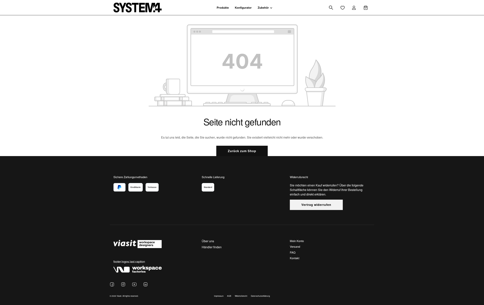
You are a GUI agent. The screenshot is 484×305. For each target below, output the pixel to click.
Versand (295, 246)
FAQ (293, 252)
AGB (229, 296)
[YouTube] (134, 284)
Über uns (208, 241)
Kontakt (294, 258)
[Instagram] (123, 284)
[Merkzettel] (342, 7)
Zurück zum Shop (242, 151)
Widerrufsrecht (241, 296)
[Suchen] (331, 7)
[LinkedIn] (145, 284)
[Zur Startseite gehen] (137, 7)
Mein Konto (297, 241)
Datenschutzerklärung (260, 296)
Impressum (218, 296)
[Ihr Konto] (354, 7)
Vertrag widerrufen (316, 204)
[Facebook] (112, 284)
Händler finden (212, 247)
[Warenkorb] (366, 7)
